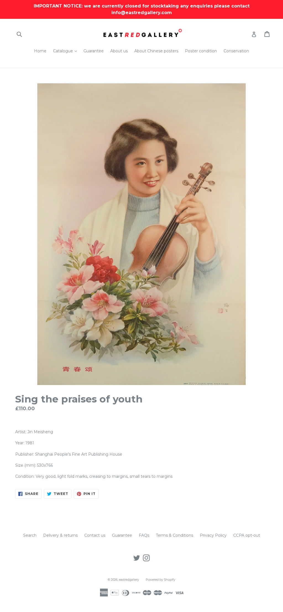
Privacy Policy (213, 535)
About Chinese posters (156, 50)
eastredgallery (129, 580)
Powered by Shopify (160, 580)
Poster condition (201, 50)
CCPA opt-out (246, 535)
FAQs (144, 535)
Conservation (236, 50)
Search (29, 535)
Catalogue (66, 50)
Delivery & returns (60, 535)
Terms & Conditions (174, 535)
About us (119, 50)
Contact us (94, 535)
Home (40, 50)
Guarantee (93, 50)
